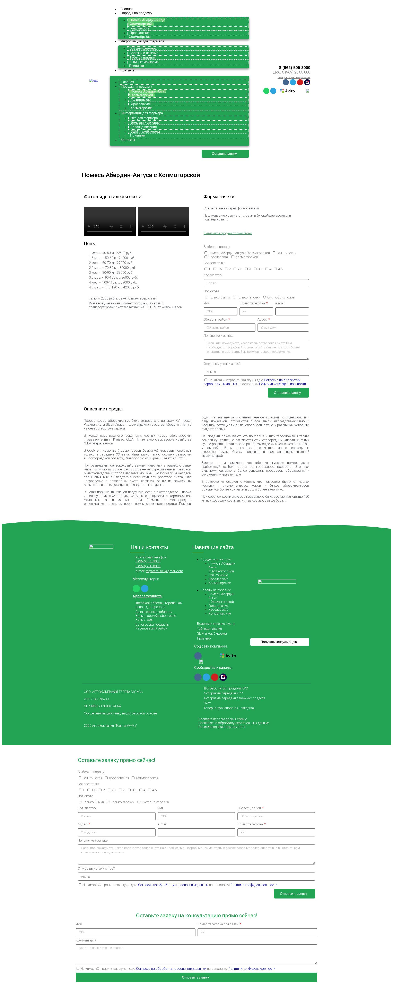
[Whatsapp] (266, 91)
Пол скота (211, 291)
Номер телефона (252, 303)
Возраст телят (214, 263)
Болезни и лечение (144, 53)
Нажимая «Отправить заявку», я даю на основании (255, 382)
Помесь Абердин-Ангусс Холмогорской (146, 22)
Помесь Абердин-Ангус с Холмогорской (239, 253)
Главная (127, 9)
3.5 (260, 269)
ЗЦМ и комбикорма (144, 62)
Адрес (262, 319)
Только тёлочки (248, 297)
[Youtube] (300, 82)
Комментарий (86, 940)
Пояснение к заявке (219, 336)
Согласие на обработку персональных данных (173, 885)
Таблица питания (143, 57)
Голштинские (139, 28)
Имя (207, 303)
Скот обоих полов (281, 297)
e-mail (279, 303)
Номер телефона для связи (218, 924)
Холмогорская (246, 257)
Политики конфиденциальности (282, 384)
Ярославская (218, 257)
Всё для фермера (143, 48)
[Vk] (286, 82)
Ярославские (140, 33)
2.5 (240, 269)
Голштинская (286, 253)
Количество (213, 275)
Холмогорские (140, 36)
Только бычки (219, 297)
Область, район (216, 319)
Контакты (128, 70)
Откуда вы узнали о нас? (222, 364)
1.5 (219, 269)
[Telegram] (293, 82)
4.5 (280, 269)
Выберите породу (217, 247)
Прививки (136, 66)
